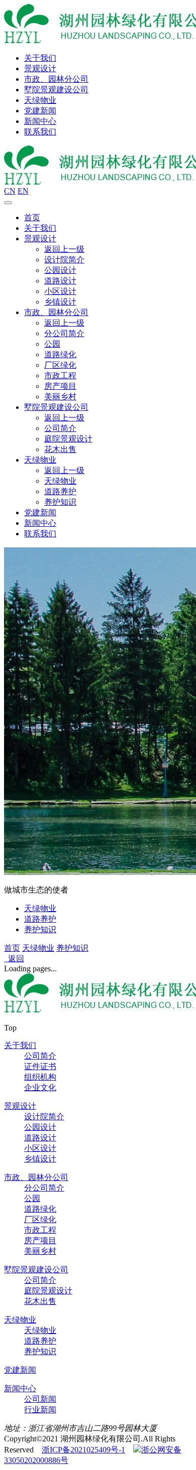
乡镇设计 (60, 302)
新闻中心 (40, 121)
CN (10, 191)
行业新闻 (40, 1409)
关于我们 (40, 58)
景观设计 (40, 68)
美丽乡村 (60, 396)
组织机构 (40, 1077)
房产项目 (60, 386)
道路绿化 (60, 354)
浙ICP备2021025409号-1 (83, 1449)
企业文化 (40, 1087)
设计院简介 (64, 259)
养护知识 (60, 502)
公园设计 (60, 270)
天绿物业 (40, 100)
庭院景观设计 (68, 438)
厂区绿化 (60, 365)
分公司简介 (64, 333)
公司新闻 (40, 1399)
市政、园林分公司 (56, 79)
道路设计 (60, 280)
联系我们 (40, 131)
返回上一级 (64, 249)
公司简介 (60, 428)
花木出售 (60, 449)
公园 (52, 344)
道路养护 (60, 491)
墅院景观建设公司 (56, 89)
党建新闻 (40, 110)
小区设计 (60, 291)
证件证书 (40, 1066)
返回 (14, 958)
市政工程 (60, 375)
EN (23, 191)
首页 (32, 217)
